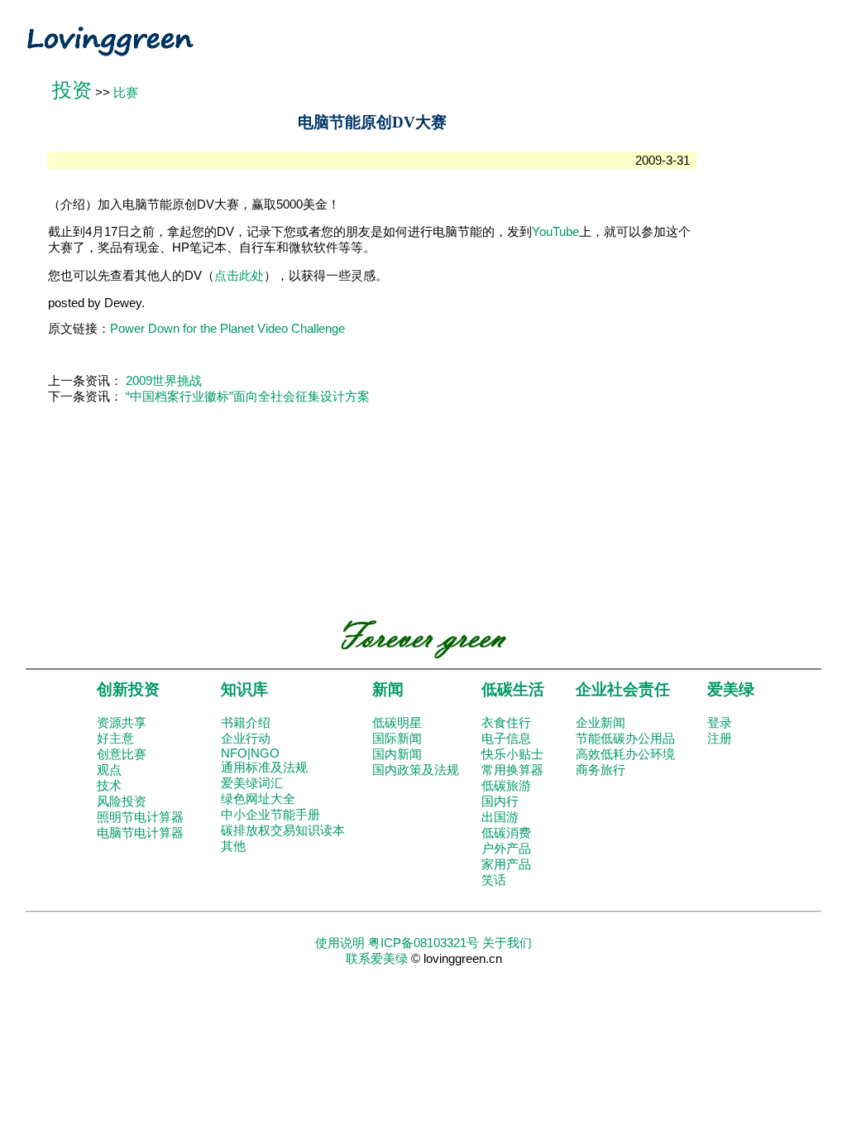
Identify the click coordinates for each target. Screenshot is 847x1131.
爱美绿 (730, 689)
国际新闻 (397, 738)
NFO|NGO (250, 753)
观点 (109, 770)
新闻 (388, 689)
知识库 (244, 689)
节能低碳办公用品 (625, 738)
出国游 (500, 817)
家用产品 (506, 864)
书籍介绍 (245, 722)
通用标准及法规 (264, 767)
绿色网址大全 (258, 799)
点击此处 (239, 275)
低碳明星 (397, 722)
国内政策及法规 (415, 770)
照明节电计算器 (140, 817)
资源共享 (121, 722)
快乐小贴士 (512, 754)
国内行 (500, 801)
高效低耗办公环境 (625, 754)
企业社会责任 (623, 689)
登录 (719, 722)
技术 (109, 785)
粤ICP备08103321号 (423, 943)
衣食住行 (506, 722)
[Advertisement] (752, 355)
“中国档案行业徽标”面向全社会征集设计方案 (248, 396)
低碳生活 (512, 689)
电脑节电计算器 (140, 833)
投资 (72, 90)
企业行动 (245, 738)
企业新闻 (600, 722)
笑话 (493, 880)
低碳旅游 (506, 785)
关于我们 (507, 943)
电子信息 (506, 738)
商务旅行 (600, 770)
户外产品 (506, 848)
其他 (233, 846)
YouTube (555, 231)
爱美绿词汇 (252, 783)
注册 (719, 738)
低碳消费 (506, 833)
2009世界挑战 (164, 380)
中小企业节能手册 (270, 814)
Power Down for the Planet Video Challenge (227, 328)
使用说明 (340, 943)
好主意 (115, 738)
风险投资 (121, 801)
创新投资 (128, 689)
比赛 (125, 92)
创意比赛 (121, 754)
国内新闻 (397, 754)
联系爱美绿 (377, 958)
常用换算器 (512, 770)
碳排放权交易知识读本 (283, 830)
